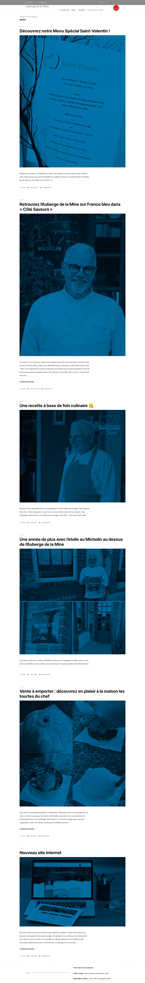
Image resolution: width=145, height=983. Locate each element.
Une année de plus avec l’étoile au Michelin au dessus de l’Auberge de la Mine (71, 542)
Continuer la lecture (28, 381)
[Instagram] (102, 2)
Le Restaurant (64, 10)
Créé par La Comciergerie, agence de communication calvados (48, 973)
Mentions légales (40, 972)
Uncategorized (46, 187)
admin (23, 187)
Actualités (81, 10)
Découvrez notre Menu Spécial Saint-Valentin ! (65, 30)
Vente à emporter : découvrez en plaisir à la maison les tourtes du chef (72, 694)
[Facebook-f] (100, 2)
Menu (73, 10)
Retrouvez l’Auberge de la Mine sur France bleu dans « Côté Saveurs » (70, 207)
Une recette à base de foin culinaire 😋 (57, 405)
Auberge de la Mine (37, 6)
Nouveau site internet (40, 852)
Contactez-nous (42, 2)
